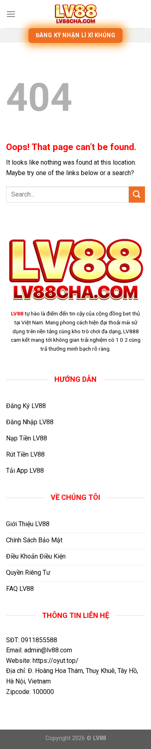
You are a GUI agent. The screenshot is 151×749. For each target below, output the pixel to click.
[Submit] (137, 194)
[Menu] (11, 14)
